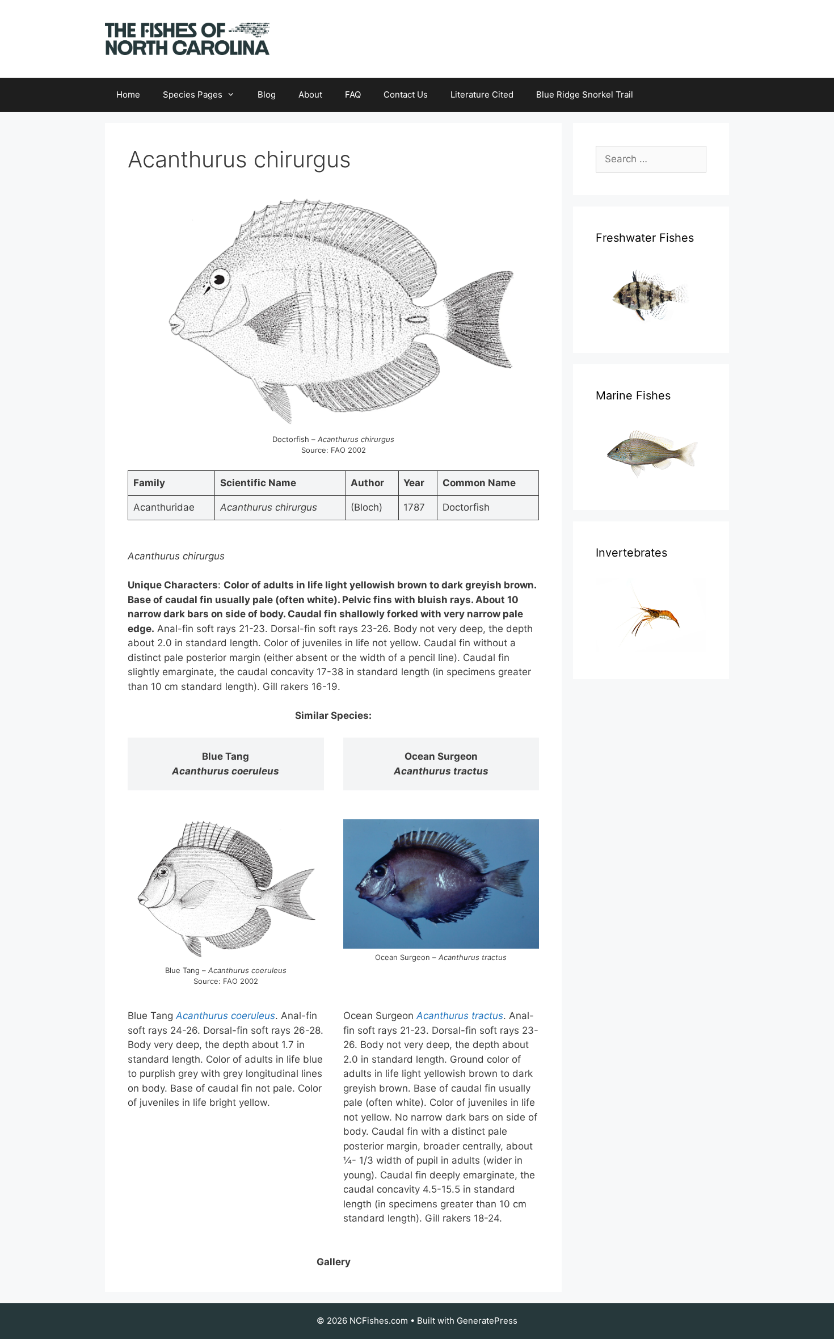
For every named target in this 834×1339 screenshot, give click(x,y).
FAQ (353, 94)
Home (128, 94)
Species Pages (192, 94)
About (310, 94)
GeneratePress (487, 1320)
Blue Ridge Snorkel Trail (584, 94)
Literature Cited (481, 94)
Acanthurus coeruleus (225, 1015)
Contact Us (406, 94)
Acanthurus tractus (459, 1015)
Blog (267, 94)
